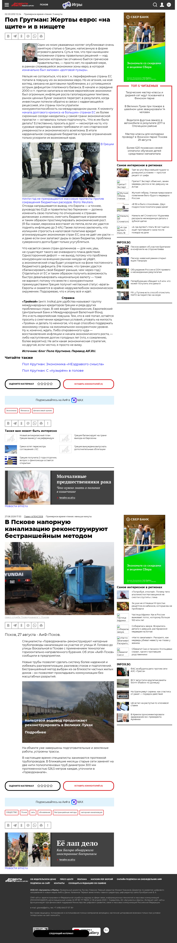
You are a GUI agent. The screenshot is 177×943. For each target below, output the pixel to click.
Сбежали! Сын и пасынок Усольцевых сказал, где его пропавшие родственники (152, 652)
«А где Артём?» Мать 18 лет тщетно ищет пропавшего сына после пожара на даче (150, 230)
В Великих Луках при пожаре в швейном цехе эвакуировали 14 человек (144, 109)
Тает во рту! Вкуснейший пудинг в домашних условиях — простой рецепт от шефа (150, 172)
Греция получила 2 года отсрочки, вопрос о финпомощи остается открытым (38, 460)
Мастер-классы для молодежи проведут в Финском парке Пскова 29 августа (144, 137)
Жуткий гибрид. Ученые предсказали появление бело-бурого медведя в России (152, 195)
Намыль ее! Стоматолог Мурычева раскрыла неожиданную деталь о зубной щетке (150, 218)
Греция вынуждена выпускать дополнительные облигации (90, 448)
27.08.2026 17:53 (13, 516)
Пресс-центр (66, 879)
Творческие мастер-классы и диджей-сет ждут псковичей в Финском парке (144, 95)
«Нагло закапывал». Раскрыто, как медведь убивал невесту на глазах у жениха (151, 640)
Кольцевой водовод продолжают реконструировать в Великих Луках (59, 722)
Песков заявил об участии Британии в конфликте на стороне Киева (150, 248)
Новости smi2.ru (16, 506)
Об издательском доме (43, 879)
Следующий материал (61, 933)
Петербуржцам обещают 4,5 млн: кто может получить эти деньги (151, 282)
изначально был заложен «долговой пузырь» (54, 70)
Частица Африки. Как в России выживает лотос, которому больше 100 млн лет (151, 617)
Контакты (59, 883)
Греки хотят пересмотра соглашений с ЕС (33, 448)
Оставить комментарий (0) (88, 384)
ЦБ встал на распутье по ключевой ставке (150, 704)
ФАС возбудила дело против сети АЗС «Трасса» (149, 670)
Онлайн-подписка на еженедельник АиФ (139, 879)
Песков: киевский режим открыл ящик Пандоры (148, 259)
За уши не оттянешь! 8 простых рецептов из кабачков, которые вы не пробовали (152, 606)
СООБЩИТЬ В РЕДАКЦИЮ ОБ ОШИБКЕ (87, 883)
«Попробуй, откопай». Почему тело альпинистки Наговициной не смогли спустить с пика (151, 594)
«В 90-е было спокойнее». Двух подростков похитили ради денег (150, 205)
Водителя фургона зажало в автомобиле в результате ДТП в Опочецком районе (144, 123)
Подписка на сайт (40, 883)
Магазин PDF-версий (102, 879)
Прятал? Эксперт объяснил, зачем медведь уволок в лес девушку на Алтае (150, 184)
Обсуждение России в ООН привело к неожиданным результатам (150, 271)
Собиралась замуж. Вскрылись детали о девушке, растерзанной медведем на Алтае (149, 629)
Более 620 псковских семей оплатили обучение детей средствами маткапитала (144, 150)
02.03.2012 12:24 (13, 14)
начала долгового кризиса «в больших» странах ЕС (58, 112)
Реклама (82, 879)
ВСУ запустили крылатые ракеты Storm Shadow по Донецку (148, 681)
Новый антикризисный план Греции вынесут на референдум (37, 436)
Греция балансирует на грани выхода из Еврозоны (90, 436)
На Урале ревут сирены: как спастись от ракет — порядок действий (151, 692)
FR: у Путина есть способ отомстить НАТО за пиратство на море (150, 293)
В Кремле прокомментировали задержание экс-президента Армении (147, 717)
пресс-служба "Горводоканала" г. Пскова (27, 617)
